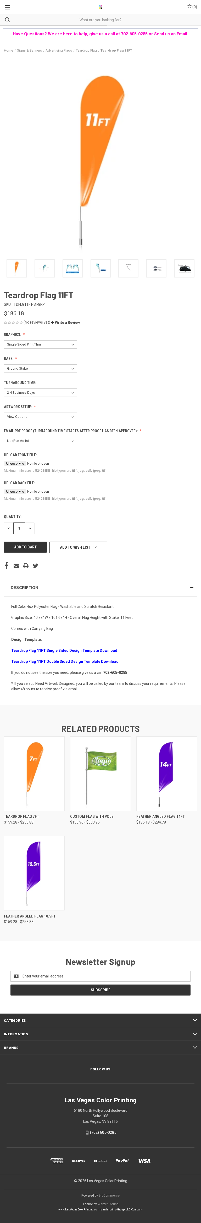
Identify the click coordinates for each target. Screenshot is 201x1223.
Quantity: (12, 517)
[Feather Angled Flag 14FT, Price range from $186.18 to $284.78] (166, 773)
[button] (65, 322)
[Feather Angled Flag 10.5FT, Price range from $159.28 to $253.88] (34, 873)
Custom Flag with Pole (92, 816)
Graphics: (13, 334)
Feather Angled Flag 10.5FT (29, 916)
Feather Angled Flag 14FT (160, 816)
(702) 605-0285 (103, 1132)
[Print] (26, 565)
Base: (9, 359)
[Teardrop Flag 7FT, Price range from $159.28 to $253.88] (34, 773)
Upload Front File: (20, 455)
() (194, 7)
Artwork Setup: (18, 407)
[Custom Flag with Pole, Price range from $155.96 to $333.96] (100, 773)
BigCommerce (109, 1195)
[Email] (16, 565)
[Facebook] (6, 565)
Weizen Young (108, 1204)
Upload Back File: (19, 483)
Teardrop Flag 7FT (21, 816)
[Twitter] (35, 565)
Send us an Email (171, 33)
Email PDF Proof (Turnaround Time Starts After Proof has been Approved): (71, 431)
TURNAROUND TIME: (20, 383)
